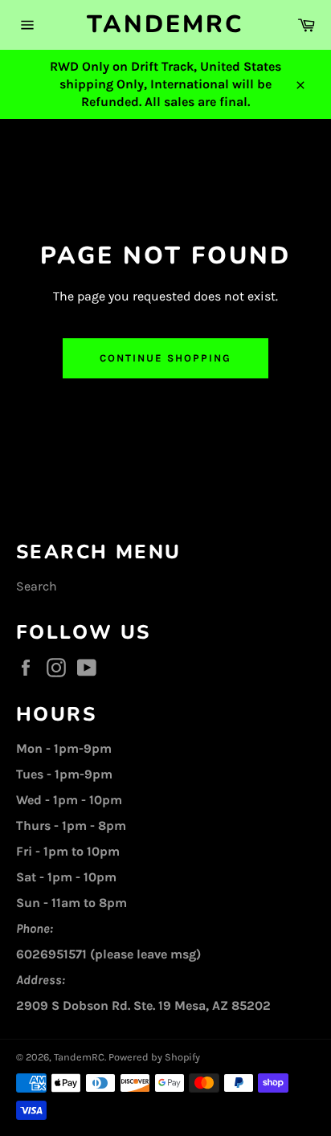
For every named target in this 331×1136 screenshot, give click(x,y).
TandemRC (165, 24)
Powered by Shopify (154, 1057)
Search (36, 586)
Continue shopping (165, 358)
